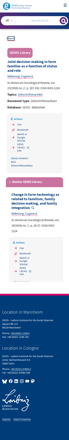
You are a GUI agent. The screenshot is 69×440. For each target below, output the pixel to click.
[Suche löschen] (57, 20)
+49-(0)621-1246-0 (20, 333)
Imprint (6, 419)
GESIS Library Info (21, 147)
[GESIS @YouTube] (27, 381)
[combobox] (34, 20)
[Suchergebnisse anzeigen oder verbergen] (63, 20)
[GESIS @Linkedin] (16, 381)
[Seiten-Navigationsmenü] (65, 5)
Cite (19, 124)
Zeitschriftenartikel (30, 95)
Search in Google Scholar (22, 137)
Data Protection (22, 419)
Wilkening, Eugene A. (20, 76)
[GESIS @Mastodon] (32, 381)
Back (11, 39)
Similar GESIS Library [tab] (27, 182)
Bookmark (23, 130)
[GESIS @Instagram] (22, 381)
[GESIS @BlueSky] (5, 381)
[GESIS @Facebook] (11, 381)
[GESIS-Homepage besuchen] (17, 6)
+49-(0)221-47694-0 (20, 369)
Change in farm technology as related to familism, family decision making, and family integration (35, 201)
